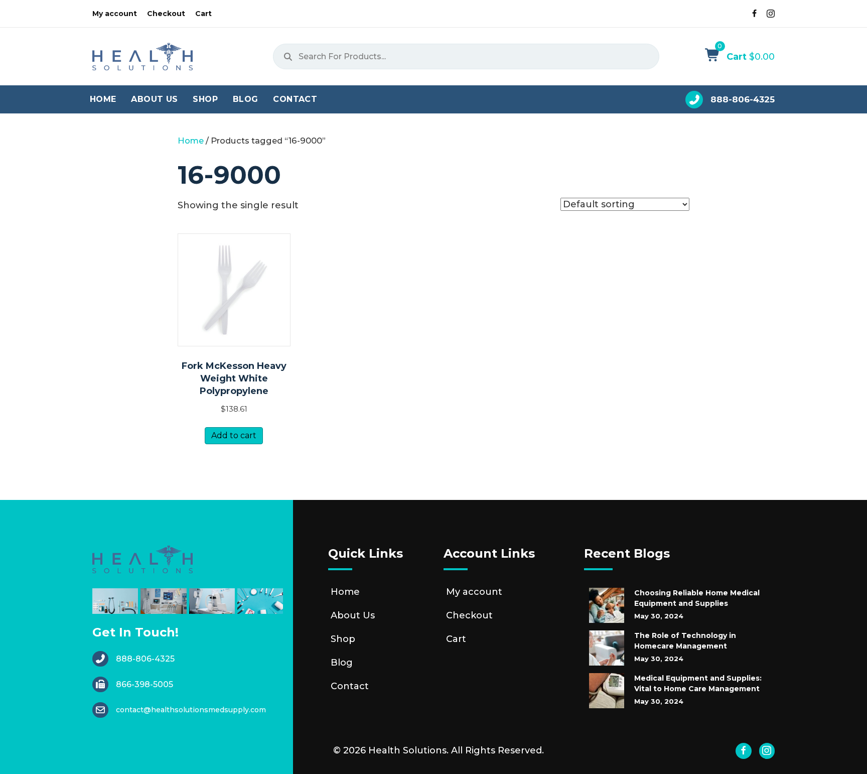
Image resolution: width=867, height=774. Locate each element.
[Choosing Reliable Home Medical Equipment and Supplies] (606, 605)
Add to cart (233, 435)
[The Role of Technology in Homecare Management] (606, 648)
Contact (350, 686)
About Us (353, 615)
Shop (343, 638)
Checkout (469, 615)
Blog (342, 662)
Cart (456, 638)
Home (191, 141)
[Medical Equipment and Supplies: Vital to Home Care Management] (606, 690)
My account (474, 591)
